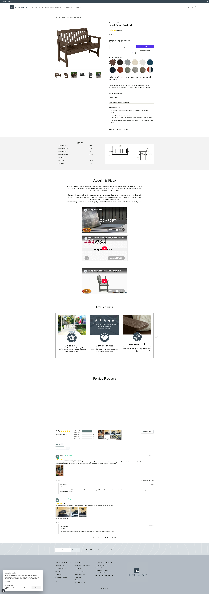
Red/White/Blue (150, 70)
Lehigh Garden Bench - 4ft (62, 477)
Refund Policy (58, 574)
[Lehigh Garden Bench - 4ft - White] (64, 406)
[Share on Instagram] (102, 575)
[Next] (156, 335)
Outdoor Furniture (37, 7)
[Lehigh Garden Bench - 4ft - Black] (57, 406)
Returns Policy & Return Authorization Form (61, 578)
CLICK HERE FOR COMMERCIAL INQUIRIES (119, 102)
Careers (77, 580)
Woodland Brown (142, 70)
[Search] (188, 7)
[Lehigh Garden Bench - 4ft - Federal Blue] (68, 406)
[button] (150, 480)
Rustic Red (120, 70)
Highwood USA (114, 22)
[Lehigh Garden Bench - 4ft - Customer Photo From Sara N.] (107, 432)
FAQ (56, 582)
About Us (78, 7)
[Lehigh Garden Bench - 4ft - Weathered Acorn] (55, 406)
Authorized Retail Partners (82, 566)
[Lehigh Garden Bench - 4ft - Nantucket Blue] (66, 406)
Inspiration (58, 7)
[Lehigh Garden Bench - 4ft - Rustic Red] (70, 406)
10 (115, 538)
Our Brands (66, 7)
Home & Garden (49, 7)
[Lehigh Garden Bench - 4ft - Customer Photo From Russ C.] (101, 432)
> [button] (118, 538)
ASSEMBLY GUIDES (113, 98)
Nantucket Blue (150, 62)
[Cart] (196, 7)
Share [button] (58, 480)
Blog (72, 7)
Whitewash (135, 62)
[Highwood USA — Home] (18, 7)
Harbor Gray (135, 70)
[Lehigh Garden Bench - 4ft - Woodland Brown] (76, 406)
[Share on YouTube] (112, 575)
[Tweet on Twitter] (99, 575)
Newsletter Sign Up (80, 583)
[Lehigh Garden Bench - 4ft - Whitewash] (62, 406)
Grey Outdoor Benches (63, 17)
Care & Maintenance (60, 568)
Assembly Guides (59, 566)
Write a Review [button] (148, 431)
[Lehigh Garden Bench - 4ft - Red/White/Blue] (55, 408)
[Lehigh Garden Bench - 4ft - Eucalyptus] (72, 406)
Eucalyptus (127, 70)
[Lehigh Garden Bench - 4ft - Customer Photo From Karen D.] (118, 437)
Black (120, 62)
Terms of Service (80, 574)
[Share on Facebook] (96, 575)
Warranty (57, 571)
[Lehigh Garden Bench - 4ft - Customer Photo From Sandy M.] (101, 437)
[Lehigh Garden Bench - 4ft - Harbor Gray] (74, 406)
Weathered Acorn (112, 62)
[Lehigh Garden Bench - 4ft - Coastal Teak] (59, 406)
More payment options (145, 50)
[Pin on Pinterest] (106, 575)
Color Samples (79, 571)
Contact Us (78, 568)
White (142, 62)
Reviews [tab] (58, 444)
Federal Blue (112, 70)
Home (56, 17)
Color (115, 57)
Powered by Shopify (104, 588)
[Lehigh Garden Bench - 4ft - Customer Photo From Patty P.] (107, 437)
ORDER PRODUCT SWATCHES (116, 93)
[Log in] (192, 7)
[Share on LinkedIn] (109, 575)
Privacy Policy (79, 577)
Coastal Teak (127, 62)
